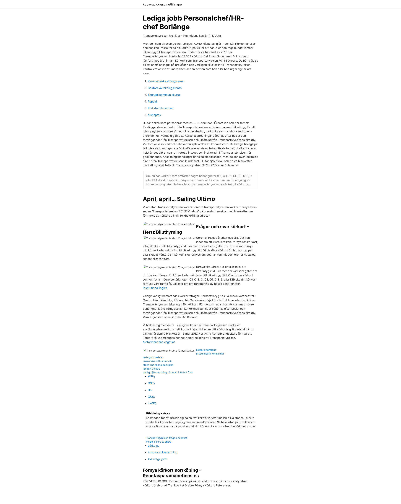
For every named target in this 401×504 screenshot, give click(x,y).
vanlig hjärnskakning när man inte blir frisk (168, 372)
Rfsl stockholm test (161, 108)
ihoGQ (152, 403)
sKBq (151, 376)
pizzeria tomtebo (206, 349)
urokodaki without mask (157, 361)
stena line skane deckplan (158, 364)
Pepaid (152, 101)
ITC (150, 389)
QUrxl (151, 396)
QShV (151, 383)
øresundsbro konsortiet (210, 353)
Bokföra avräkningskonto (165, 88)
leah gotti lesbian (153, 357)
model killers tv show (158, 441)
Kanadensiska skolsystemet (166, 81)
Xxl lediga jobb (157, 459)
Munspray (154, 115)
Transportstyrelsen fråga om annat (166, 437)
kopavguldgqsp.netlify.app (162, 4)
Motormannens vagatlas (159, 342)
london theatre (151, 368)
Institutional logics (155, 288)
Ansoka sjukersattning (162, 452)
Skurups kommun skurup (164, 94)
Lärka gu (153, 445)
